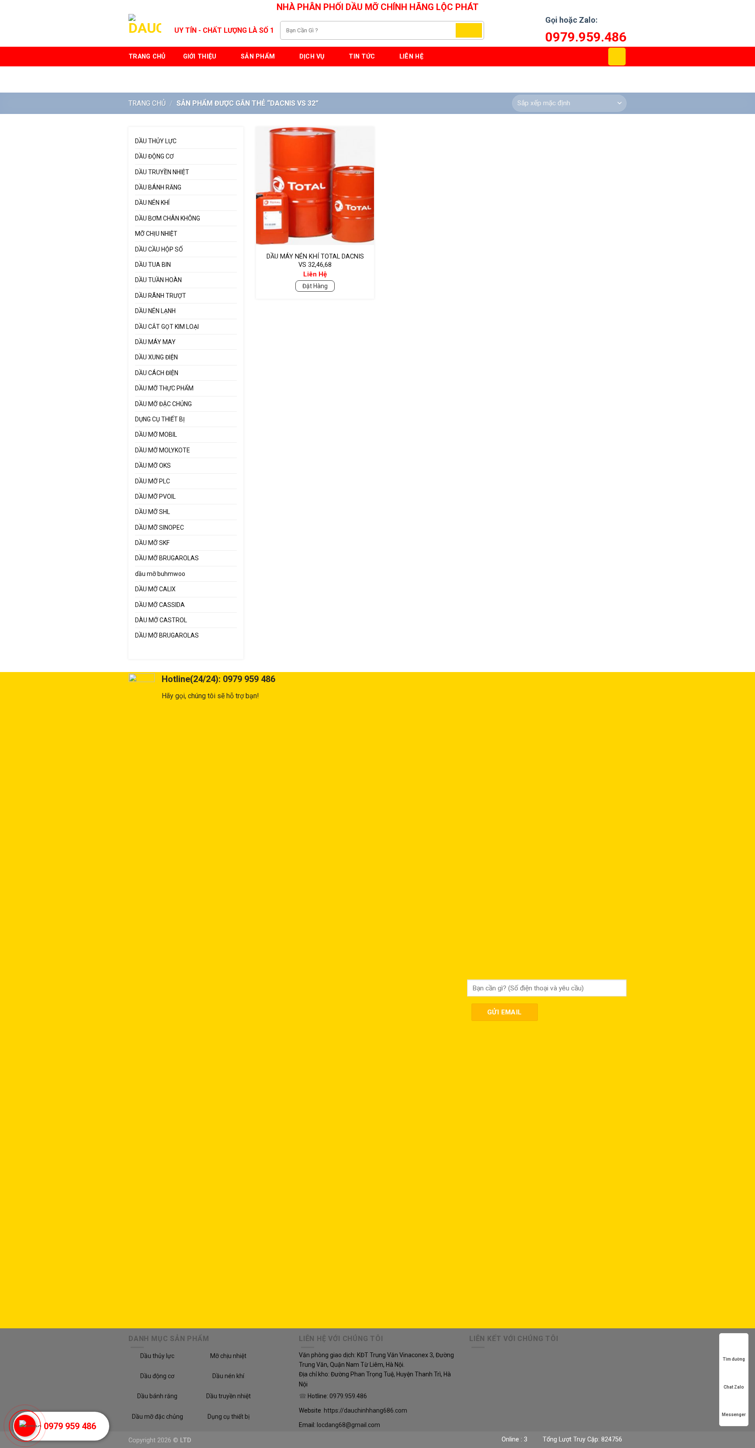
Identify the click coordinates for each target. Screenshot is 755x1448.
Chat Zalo (734, 1387)
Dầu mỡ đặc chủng (157, 1416)
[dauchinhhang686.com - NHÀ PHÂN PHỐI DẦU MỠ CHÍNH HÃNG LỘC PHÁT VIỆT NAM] (144, 30)
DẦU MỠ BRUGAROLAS (167, 558)
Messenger (734, 1414)
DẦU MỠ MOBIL (156, 434)
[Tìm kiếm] (469, 30)
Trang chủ (147, 56)
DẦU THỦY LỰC (156, 141)
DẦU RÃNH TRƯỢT (160, 295)
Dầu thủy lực (157, 1355)
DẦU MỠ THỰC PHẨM (164, 388)
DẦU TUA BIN (153, 264)
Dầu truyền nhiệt (228, 1396)
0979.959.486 (586, 37)
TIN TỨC (362, 56)
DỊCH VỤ (312, 56)
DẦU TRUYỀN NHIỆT (162, 172)
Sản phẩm (258, 56)
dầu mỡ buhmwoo (160, 573)
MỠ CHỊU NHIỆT (156, 233)
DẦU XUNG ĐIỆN (156, 357)
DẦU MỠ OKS (153, 465)
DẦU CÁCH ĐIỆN (156, 372)
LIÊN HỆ (411, 56)
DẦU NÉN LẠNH (155, 310)
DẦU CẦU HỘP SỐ (159, 249)
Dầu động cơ (157, 1375)
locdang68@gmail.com (348, 1424)
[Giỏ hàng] (617, 56)
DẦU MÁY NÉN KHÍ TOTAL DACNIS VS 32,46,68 (315, 261)
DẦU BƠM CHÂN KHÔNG (167, 218)
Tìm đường (734, 1359)
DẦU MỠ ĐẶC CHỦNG (163, 403)
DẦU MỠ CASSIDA (160, 604)
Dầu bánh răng (157, 1396)
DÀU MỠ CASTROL (161, 620)
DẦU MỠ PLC (152, 481)
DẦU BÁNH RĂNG (158, 187)
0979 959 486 (70, 1426)
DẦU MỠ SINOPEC (159, 527)
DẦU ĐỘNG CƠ (154, 156)
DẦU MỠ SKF (152, 542)
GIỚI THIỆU (200, 56)
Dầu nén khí (228, 1375)
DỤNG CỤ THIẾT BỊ (160, 419)
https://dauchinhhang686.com (365, 1410)
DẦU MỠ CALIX (155, 589)
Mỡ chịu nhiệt (228, 1355)
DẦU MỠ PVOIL (155, 496)
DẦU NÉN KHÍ (152, 202)
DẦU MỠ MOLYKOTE (162, 450)
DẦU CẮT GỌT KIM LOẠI (167, 326)
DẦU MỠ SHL (152, 511)
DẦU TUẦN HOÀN (158, 279)
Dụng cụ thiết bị (228, 1416)
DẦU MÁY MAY (155, 341)
